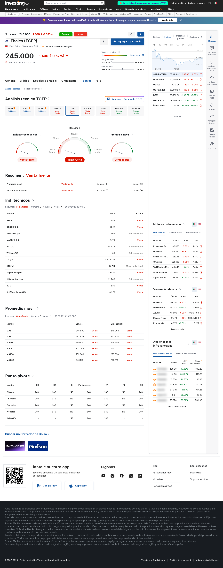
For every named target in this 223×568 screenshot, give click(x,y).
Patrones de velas (33, 89)
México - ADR (125, 14)
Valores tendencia (165, 289)
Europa (147, 14)
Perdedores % (193, 232)
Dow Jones (158, 79)
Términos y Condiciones (153, 560)
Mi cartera (158, 479)
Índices (167, 37)
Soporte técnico (199, 479)
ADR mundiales (110, 14)
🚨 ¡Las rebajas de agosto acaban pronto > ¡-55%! (142, 3)
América (138, 14)
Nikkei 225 (158, 100)
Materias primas (180, 37)
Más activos (159, 232)
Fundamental (69, 80)
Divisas (156, 37)
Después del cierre (79, 14)
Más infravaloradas (162, 353)
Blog (155, 465)
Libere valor (134, 55)
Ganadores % (175, 232)
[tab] (12, 111)
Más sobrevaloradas (186, 353)
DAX (155, 95)
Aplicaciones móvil (163, 472)
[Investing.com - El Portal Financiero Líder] (18, 3)
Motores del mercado (167, 224)
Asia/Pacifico (159, 14)
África (170, 14)
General (10, 80)
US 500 (156, 84)
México (47, 14)
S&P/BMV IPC (160, 74)
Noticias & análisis (45, 80)
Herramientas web (162, 486)
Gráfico (24, 80)
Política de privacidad (180, 560)
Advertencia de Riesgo (207, 560)
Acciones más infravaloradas (162, 343)
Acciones (12, 14)
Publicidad (195, 472)
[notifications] (210, 3)
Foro (98, 80)
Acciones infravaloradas (186, 14)
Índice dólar (159, 105)
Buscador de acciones (135, 9)
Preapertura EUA (61, 14)
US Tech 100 (159, 90)
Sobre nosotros (198, 465)
